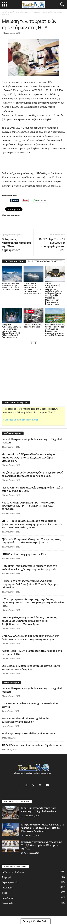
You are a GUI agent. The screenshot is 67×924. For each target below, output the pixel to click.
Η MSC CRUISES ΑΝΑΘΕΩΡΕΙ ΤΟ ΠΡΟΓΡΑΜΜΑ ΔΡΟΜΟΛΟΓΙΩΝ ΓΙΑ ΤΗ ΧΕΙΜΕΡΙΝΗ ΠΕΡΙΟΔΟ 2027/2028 (32, 288)
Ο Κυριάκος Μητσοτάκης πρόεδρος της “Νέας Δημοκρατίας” (16, 244)
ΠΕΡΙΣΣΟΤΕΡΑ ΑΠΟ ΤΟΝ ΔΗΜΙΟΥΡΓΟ (45, 261)
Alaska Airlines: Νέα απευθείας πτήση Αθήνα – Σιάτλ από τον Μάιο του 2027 (10, 286)
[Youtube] (47, 785)
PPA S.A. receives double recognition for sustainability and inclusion (25, 720)
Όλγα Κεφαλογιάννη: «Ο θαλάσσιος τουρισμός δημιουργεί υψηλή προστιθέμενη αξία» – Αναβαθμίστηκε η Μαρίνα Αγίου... (29, 621)
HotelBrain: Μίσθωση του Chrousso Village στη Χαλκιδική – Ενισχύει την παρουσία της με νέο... (30, 567)
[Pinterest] (33, 785)
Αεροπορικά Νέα (10, 882)
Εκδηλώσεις (8, 898)
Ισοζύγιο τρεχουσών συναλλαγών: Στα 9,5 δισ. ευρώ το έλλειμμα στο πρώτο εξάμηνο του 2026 (32, 474)
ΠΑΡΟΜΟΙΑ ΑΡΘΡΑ (14, 261)
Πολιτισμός (7, 887)
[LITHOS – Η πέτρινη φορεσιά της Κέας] (34, 315)
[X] (40, 785)
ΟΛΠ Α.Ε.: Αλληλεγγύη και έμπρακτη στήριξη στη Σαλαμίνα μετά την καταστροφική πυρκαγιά (30, 637)
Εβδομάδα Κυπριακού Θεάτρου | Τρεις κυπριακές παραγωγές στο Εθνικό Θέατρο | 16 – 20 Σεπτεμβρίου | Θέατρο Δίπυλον (11, 330)
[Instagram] (26, 785)
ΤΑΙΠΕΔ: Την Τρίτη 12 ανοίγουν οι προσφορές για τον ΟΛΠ (52, 244)
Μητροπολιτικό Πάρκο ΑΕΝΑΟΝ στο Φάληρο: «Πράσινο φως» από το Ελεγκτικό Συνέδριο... (42, 828)
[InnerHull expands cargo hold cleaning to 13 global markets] (10, 812)
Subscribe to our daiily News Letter (20, 419)
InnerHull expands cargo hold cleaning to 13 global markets (38, 809)
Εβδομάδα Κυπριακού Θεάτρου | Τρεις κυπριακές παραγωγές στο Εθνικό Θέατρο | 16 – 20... (31, 540)
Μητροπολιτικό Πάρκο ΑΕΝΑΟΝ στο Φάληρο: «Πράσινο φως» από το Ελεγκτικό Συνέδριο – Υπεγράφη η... (28, 457)
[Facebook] (19, 785)
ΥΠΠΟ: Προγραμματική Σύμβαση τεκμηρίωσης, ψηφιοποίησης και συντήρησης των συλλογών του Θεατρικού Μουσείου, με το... (32, 524)
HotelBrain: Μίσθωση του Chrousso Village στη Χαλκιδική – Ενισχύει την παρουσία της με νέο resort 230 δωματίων (55, 329)
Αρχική (4, 12)
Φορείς (5, 893)
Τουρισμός (7, 877)
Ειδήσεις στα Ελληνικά (19, 12)
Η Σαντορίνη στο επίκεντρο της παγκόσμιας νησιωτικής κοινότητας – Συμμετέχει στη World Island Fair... (33, 602)
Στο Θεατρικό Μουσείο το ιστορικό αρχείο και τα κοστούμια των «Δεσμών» (31, 667)
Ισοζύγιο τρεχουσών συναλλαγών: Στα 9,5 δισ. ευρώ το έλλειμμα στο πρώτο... (41, 845)
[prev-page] (31, 343)
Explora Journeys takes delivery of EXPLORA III (29, 733)
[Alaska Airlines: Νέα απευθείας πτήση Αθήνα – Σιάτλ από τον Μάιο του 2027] (12, 273)
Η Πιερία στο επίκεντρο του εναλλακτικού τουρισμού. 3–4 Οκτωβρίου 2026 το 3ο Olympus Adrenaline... (30, 584)
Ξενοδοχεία (7, 903)
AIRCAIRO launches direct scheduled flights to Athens (33, 745)
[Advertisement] (33, 163)
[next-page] (35, 343)
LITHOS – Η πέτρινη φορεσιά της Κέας (33, 325)
